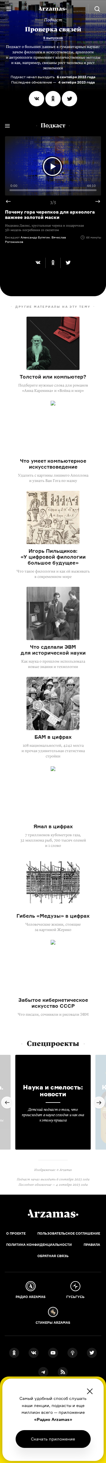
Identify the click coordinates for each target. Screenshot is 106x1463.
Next (95, 201)
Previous (10, 201)
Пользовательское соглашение (68, 1233)
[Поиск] (97, 9)
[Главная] (53, 1213)
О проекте (16, 1233)
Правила (92, 1245)
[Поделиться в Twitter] (69, 98)
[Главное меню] (9, 9)
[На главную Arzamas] (53, 9)
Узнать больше (53, 1438)
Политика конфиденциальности (39, 1245)
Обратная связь (53, 1256)
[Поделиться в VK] (36, 98)
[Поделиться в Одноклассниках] (53, 98)
